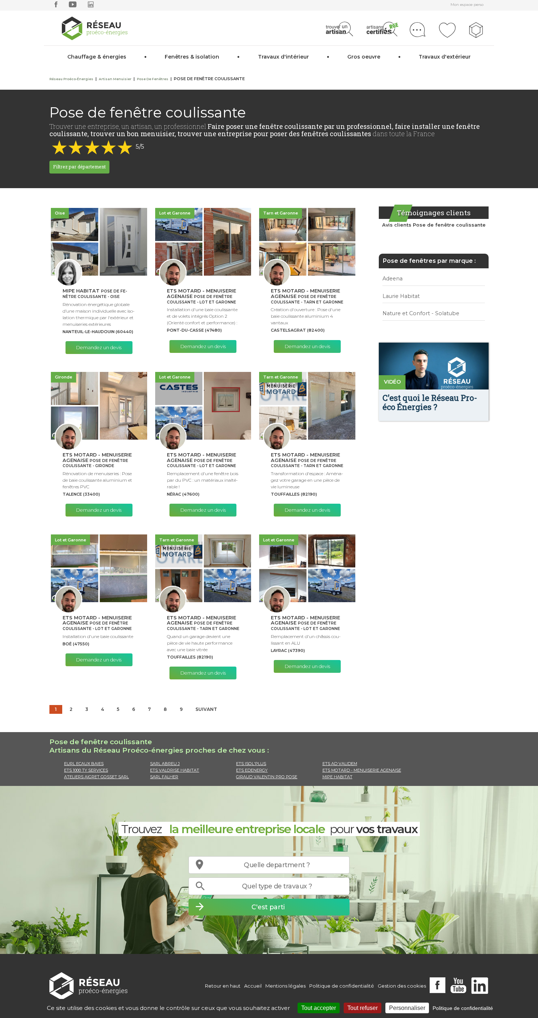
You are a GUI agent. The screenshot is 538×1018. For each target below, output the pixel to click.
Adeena (392, 278)
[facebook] (56, 6)
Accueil (253, 986)
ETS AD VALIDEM (339, 763)
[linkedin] (91, 6)
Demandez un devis (99, 347)
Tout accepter (318, 1008)
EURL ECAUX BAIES (84, 763)
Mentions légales (285, 986)
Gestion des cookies (402, 986)
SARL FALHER (164, 776)
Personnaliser (407, 1008)
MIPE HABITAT (337, 776)
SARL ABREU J (165, 763)
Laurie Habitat (401, 296)
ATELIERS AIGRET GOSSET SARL (96, 776)
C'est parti (268, 907)
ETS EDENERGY (252, 770)
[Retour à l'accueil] (88, 986)
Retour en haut (222, 986)
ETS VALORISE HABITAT (174, 770)
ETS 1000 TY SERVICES (86, 770)
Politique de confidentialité (341, 986)
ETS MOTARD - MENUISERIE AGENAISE (361, 770)
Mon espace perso (467, 4)
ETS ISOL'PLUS (251, 763)
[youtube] (73, 6)
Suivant (206, 709)
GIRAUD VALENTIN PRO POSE (266, 776)
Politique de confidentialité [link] (463, 1008)
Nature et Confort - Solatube (420, 313)
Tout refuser (362, 1008)
